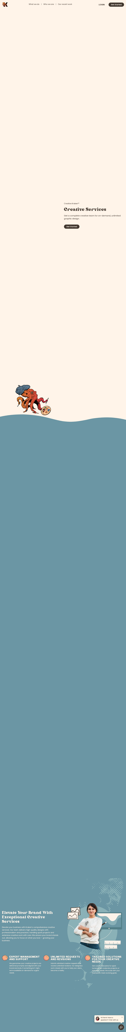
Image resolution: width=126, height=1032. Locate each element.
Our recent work (65, 4)
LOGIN (102, 4)
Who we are (48, 4)
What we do (34, 4)
